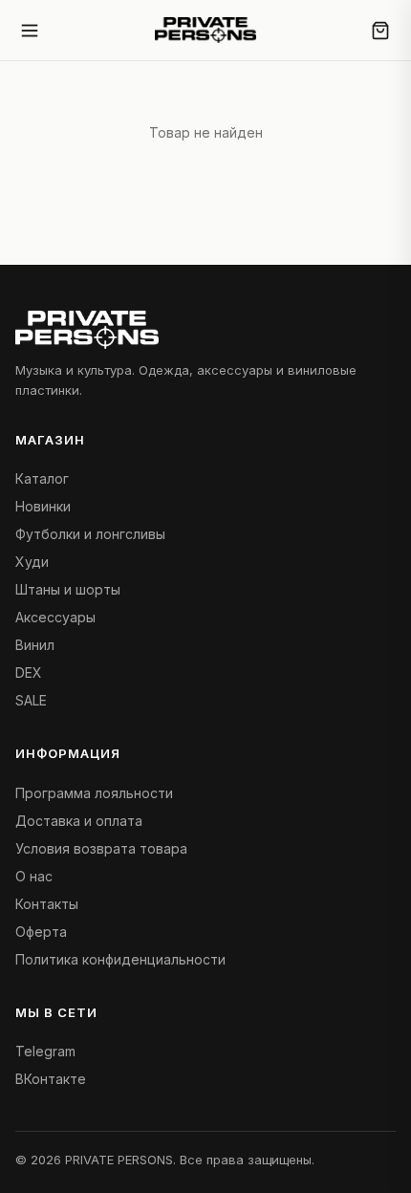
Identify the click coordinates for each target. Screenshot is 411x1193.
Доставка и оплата (78, 821)
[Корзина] (380, 30)
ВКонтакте (50, 1079)
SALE (31, 700)
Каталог (42, 478)
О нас (34, 876)
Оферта (41, 931)
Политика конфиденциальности (120, 959)
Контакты (46, 904)
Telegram (45, 1051)
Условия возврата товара (101, 848)
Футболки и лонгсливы (90, 534)
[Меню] (34, 30)
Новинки (43, 506)
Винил (34, 645)
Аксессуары (55, 617)
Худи (32, 561)
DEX (28, 672)
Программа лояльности (94, 793)
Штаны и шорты (67, 589)
